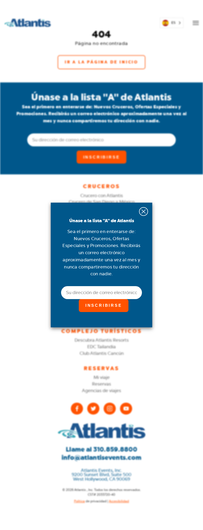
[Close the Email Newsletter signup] (143, 211)
